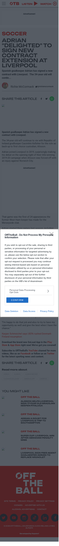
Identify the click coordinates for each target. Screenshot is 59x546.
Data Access (29, 311)
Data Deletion (11, 311)
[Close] (52, 235)
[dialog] (29, 273)
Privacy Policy (47, 311)
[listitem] (29, 291)
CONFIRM (17, 300)
